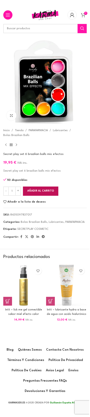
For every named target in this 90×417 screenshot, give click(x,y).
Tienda (19, 130)
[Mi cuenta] (72, 15)
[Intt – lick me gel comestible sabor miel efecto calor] (23, 285)
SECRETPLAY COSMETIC (32, 229)
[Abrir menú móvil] (8, 15)
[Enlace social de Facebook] (21, 237)
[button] (7, 301)
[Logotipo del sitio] (45, 14)
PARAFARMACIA (38, 130)
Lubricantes (60, 130)
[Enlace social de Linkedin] (37, 237)
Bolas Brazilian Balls (16, 135)
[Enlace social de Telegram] (43, 237)
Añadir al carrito (40, 191)
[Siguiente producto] (16, 145)
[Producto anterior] (6, 145)
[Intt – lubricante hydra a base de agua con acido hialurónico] (66, 285)
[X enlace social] (26, 237)
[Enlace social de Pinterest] (32, 237)
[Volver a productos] (11, 145)
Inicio (6, 130)
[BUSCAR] (82, 28)
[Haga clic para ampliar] (11, 115)
